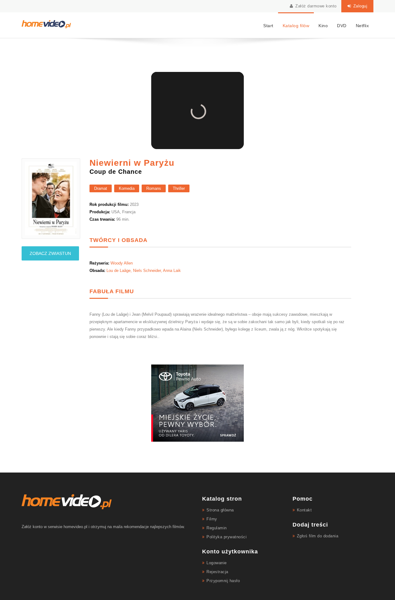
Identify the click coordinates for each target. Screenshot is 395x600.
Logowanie (216, 562)
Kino (323, 25)
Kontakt (304, 510)
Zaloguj (359, 6)
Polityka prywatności (226, 537)
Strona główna (220, 510)
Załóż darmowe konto (315, 6)
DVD (342, 25)
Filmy (211, 519)
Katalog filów (296, 25)
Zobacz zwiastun (50, 253)
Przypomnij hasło (223, 580)
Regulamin (216, 528)
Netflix (362, 25)
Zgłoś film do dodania (318, 536)
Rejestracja (217, 571)
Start (268, 25)
